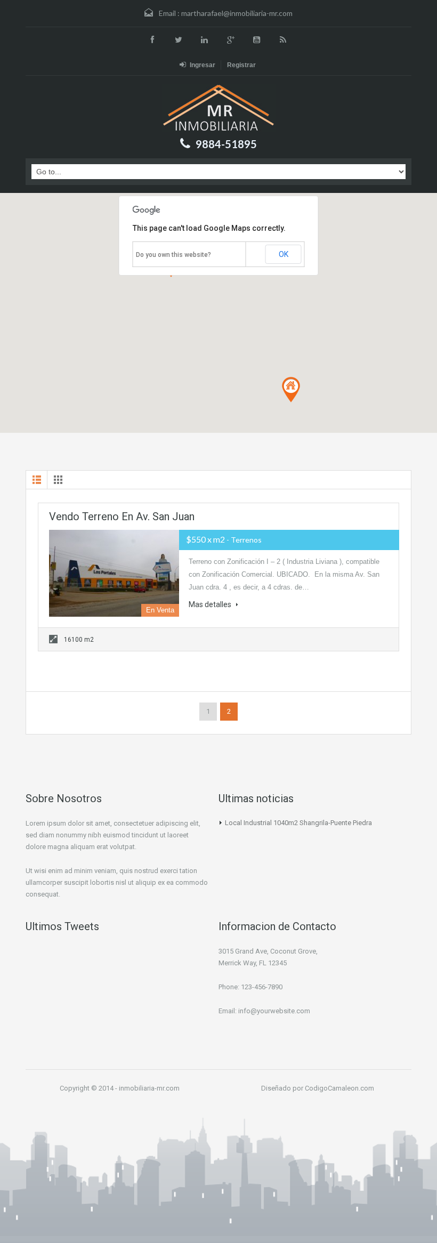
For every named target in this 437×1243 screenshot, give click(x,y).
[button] (291, 390)
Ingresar (202, 65)
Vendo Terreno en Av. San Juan (122, 516)
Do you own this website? (173, 255)
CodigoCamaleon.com (339, 1088)
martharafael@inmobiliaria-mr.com (237, 13)
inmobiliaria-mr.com (149, 1088)
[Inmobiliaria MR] (219, 108)
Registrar (241, 65)
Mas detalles (211, 604)
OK (283, 254)
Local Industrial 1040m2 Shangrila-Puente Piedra (298, 823)
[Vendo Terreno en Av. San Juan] (114, 573)
